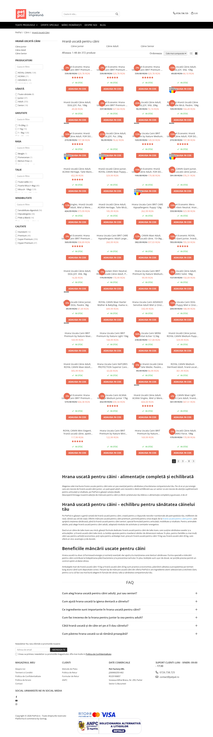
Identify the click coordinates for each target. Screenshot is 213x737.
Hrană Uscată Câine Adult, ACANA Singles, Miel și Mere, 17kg (147, 397)
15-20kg (21, 125)
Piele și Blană (24, 217)
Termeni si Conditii (23, 672)
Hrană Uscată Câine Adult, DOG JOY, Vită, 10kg (182, 68)
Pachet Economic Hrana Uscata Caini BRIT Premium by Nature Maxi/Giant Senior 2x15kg (147, 68)
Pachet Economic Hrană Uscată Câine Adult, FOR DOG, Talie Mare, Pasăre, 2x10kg (182, 135)
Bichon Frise (23, 160)
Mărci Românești (72, 24)
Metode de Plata (69, 668)
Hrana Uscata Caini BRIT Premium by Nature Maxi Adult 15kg (77, 335)
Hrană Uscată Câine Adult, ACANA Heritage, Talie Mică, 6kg (112, 206)
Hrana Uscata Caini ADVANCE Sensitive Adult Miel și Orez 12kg (147, 303)
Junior (21, 98)
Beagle (21, 153)
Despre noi (91, 24)
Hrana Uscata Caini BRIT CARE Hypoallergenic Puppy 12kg (147, 206)
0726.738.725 (167, 672)
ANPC (64, 680)
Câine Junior (20, 46)
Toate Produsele (25, 24)
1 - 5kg (21, 132)
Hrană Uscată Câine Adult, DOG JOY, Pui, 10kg (77, 104)
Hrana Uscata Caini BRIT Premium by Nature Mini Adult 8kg (112, 432)
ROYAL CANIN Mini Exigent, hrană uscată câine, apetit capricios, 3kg (77, 432)
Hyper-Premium (25, 243)
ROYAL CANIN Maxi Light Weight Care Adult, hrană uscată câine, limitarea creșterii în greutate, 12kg (182, 397)
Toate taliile (23, 181)
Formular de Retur (70, 676)
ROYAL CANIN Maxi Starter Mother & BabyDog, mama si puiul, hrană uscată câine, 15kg (112, 303)
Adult (20, 101)
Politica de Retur (69, 672)
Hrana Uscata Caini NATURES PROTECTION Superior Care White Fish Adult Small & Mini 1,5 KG (112, 365)
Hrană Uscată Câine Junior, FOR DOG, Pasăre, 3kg (77, 303)
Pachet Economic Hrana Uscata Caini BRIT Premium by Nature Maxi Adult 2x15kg (112, 68)
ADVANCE (22, 80)
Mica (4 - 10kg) (24, 189)
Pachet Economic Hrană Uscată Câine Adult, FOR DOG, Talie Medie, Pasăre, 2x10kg (147, 170)
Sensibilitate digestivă (28, 210)
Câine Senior (21, 53)
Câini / (27, 32)
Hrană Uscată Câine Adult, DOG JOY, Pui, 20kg (112, 135)
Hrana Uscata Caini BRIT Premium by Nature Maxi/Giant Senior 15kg (147, 432)
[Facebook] (16, 696)
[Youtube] (16, 700)
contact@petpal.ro (169, 676)
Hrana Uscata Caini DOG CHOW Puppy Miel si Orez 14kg (182, 303)
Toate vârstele (24, 94)
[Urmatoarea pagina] (193, 461)
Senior (21, 105)
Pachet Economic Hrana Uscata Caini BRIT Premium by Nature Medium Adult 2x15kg (77, 68)
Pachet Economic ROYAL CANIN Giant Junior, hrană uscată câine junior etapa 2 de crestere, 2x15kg (182, 237)
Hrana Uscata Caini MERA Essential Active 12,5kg (147, 335)
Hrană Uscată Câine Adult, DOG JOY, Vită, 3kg (77, 272)
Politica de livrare (23, 680)
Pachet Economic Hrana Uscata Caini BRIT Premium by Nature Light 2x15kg (112, 104)
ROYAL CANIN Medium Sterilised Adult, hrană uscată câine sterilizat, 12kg (182, 365)
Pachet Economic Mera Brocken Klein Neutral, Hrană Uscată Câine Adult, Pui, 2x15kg (182, 206)
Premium (22, 235)
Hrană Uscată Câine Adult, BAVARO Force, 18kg (182, 432)
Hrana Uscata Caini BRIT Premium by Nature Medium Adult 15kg (147, 135)
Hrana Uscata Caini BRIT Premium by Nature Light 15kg (112, 335)
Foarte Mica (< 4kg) (27, 185)
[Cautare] (117, 14)
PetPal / (19, 32)
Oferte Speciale (50, 24)
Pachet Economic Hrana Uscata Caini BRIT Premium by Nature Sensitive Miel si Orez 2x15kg (77, 397)
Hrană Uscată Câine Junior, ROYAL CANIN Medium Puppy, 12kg (182, 335)
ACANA (21, 76)
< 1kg (20, 128)
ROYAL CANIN (24, 72)
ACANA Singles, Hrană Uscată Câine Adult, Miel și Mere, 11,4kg (77, 206)
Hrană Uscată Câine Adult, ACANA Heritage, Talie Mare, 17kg (77, 170)
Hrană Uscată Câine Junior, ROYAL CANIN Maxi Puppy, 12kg (112, 170)
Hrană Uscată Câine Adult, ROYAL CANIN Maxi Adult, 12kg (77, 365)
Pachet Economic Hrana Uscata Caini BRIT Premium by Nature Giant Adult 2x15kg (77, 237)
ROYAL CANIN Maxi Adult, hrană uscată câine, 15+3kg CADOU (147, 237)
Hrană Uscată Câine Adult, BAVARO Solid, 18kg (182, 272)
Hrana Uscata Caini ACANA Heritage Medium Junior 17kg (112, 397)
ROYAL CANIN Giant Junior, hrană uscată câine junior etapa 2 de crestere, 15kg (183, 170)
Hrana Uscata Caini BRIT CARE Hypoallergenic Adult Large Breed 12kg (112, 237)
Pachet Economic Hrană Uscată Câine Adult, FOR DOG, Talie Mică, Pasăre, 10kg (77, 135)
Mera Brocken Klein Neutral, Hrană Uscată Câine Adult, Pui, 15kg (112, 272)
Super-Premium (25, 239)
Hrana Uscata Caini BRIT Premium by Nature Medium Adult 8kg (147, 272)
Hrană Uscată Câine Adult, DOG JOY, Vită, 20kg (147, 104)
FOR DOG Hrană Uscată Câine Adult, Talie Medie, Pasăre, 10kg (147, 365)
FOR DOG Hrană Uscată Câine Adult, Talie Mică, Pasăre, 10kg (182, 104)
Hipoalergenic (24, 213)
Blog (103, 24)
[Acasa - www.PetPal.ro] (30, 14)
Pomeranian (23, 157)
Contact (19, 683)
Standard (22, 231)
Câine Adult (20, 50)
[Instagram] (16, 704)
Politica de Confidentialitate (98, 654)
